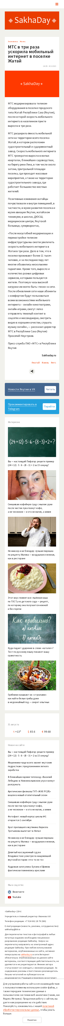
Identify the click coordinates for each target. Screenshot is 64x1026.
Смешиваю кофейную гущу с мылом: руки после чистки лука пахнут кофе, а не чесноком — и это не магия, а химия (30, 806)
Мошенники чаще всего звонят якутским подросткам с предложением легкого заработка (30, 766)
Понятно (32, 1020)
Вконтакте (18, 891)
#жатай (36, 362)
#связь (45, 362)
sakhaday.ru (26, 954)
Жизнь (22, 41)
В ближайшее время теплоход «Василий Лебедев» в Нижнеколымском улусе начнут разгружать (31, 781)
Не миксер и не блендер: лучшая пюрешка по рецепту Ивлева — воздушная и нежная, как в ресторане (31, 841)
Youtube (17, 897)
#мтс (53, 362)
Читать (50, 389)
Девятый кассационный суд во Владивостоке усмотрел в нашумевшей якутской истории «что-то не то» (29, 856)
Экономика (13, 41)
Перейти (49, 406)
